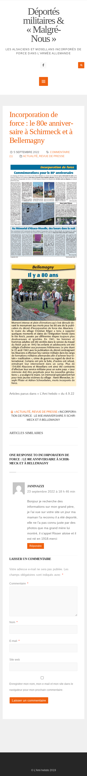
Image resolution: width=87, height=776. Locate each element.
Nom (13, 622)
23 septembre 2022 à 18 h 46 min (51, 491)
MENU (43, 81)
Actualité (30, 156)
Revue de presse (51, 156)
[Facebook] (43, 65)
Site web (14, 659)
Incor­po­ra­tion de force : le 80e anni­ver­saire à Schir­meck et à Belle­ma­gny (41, 127)
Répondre (35, 546)
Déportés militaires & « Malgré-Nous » (43, 25)
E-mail (14, 641)
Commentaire (18, 583)
